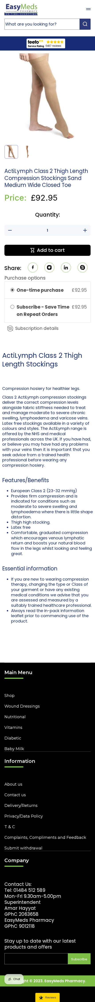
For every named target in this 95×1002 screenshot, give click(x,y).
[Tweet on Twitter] (66, 268)
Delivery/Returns (21, 805)
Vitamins (13, 727)
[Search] (85, 24)
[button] (77, 9)
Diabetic (12, 738)
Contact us (15, 795)
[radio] (12, 290)
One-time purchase (40, 290)
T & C (9, 826)
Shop (9, 695)
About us (13, 784)
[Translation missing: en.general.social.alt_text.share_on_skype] (82, 268)
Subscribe (79, 959)
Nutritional (15, 716)
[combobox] (47, 24)
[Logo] (21, 9)
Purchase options (25, 278)
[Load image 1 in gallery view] (11, 152)
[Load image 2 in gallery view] (27, 152)
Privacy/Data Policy (23, 816)
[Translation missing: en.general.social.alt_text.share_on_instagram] (49, 268)
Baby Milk (14, 748)
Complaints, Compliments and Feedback (45, 837)
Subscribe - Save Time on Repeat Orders (43, 310)
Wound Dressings (22, 706)
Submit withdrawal (23, 848)
